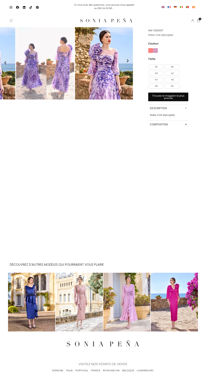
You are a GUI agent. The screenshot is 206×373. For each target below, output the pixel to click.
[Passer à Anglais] (163, 7)
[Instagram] (11, 7)
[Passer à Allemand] (175, 7)
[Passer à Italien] (181, 7)
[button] (11, 20)
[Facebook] (17, 7)
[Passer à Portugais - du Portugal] (187, 7)
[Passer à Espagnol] (194, 7)
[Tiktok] (31, 7)
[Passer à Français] (169, 7)
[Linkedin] (24, 7)
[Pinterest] (37, 7)
